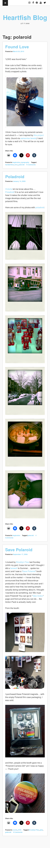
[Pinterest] (36, 1)
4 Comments (31, 164)
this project (39, 135)
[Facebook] (33, 1)
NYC (19, 830)
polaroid (21, 164)
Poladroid (14, 176)
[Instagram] (29, 1)
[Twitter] (45, 1)
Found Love (17, 47)
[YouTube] (40, 1)
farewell (13, 568)
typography (25, 162)
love (16, 164)
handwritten (9, 164)
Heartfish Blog (25, 17)
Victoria (8, 188)
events (14, 830)
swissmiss (25, 138)
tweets (33, 138)
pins (41, 830)
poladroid (40, 207)
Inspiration (16, 162)
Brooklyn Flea (22, 562)
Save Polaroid (18, 550)
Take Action (37, 595)
